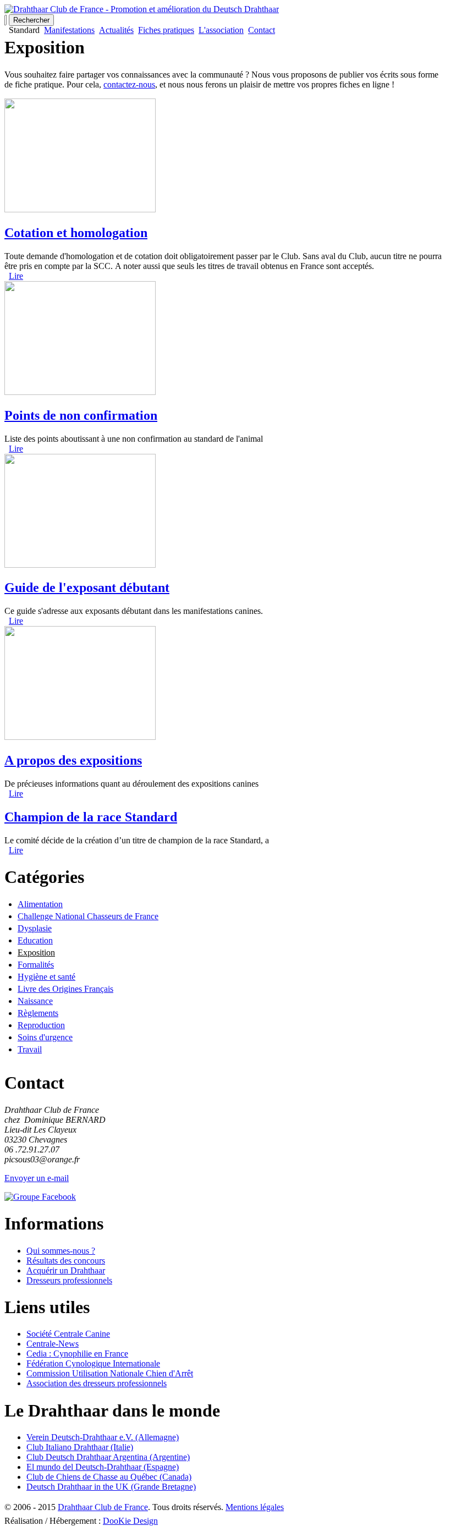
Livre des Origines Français (65, 988)
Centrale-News (52, 1343)
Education (35, 940)
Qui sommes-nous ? (60, 1250)
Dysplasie (35, 928)
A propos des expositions (73, 760)
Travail (30, 1049)
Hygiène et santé (46, 976)
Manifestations (69, 30)
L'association (221, 30)
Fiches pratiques (166, 30)
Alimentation (40, 904)
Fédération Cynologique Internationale (93, 1363)
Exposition (36, 952)
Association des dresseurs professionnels (96, 1383)
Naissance (35, 1001)
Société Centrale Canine (68, 1333)
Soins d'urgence (45, 1037)
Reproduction (41, 1025)
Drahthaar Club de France (103, 1507)
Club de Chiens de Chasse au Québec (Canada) (108, 1476)
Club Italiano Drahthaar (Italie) (79, 1447)
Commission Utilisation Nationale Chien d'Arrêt (109, 1373)
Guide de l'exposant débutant (86, 587)
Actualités (116, 30)
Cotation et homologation (75, 233)
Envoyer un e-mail (36, 1178)
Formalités (36, 964)
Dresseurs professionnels (69, 1280)
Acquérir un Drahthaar (65, 1270)
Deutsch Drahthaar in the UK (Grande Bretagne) (111, 1486)
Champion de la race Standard (90, 817)
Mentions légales (255, 1507)
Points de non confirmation (80, 415)
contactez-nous (129, 84)
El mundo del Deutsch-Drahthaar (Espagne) (102, 1467)
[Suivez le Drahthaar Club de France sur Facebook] (40, 1196)
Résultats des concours (65, 1260)
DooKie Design (130, 1520)
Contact (261, 30)
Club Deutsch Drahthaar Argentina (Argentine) (108, 1457)
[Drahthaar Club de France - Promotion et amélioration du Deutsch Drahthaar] (141, 9)
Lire (16, 276)
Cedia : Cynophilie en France (77, 1353)
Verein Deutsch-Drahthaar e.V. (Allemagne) (102, 1437)
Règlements (38, 1013)
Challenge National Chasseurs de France (88, 916)
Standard (24, 30)
